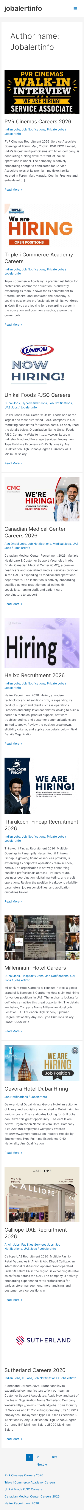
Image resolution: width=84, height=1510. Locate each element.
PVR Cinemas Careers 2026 (38, 121)
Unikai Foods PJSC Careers (37, 395)
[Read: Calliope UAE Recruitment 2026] (42, 1194)
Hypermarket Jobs (34, 403)
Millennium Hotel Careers (35, 968)
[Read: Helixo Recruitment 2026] (42, 642)
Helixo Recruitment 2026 (35, 675)
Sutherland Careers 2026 (35, 1370)
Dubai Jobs (12, 403)
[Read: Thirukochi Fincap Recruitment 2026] (42, 785)
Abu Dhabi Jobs (15, 543)
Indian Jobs (12, 129)
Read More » (13, 190)
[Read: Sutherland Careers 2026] (42, 1338)
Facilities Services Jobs (37, 1244)
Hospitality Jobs (33, 976)
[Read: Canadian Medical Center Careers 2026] (42, 499)
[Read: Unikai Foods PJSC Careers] (42, 362)
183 (54, 1457)
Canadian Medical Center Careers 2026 (35, 532)
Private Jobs (55, 129)
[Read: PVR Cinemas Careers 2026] (42, 91)
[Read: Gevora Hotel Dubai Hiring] (42, 1063)
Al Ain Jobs (12, 1244)
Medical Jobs (62, 543)
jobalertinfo (23, 8)
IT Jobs (27, 1378)
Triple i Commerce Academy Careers (30, 1482)
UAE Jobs (11, 407)
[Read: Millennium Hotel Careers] (42, 937)
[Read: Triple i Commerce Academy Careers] (42, 225)
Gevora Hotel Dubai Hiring (36, 1089)
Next (42, 1464)
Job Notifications (33, 129)
